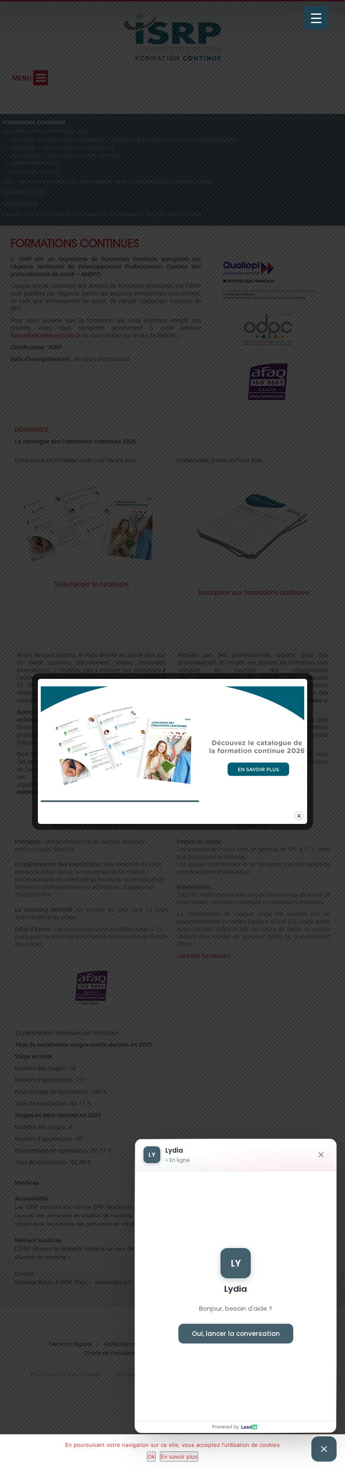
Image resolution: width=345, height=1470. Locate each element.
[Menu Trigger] (316, 17)
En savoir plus (179, 1456)
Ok (151, 1456)
